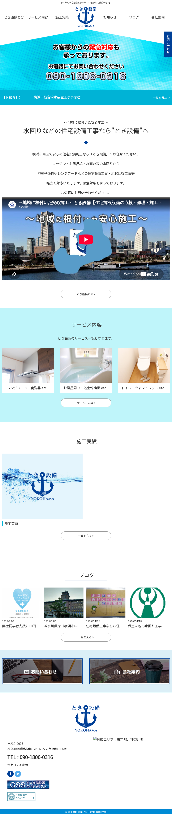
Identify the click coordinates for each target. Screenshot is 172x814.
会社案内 (158, 17)
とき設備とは (14, 17)
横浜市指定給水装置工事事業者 (57, 96)
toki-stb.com (75, 811)
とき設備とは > (86, 294)
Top (86, 17)
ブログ (134, 17)
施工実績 (62, 17)
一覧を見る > (161, 97)
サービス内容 (38, 17)
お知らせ (110, 17)
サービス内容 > (86, 403)
